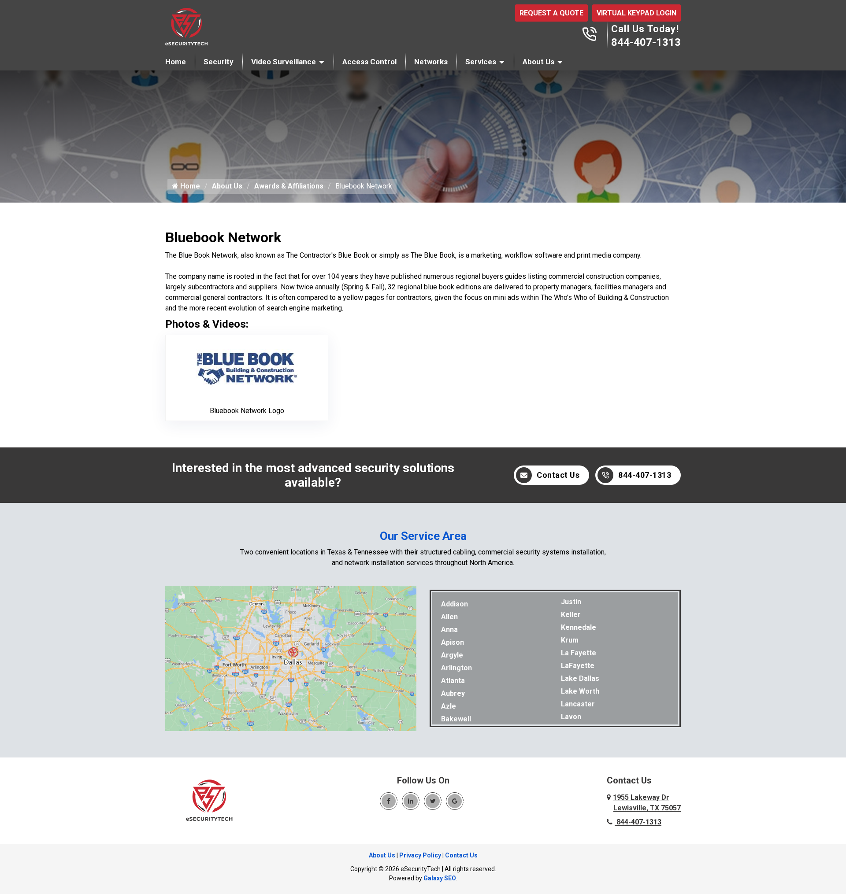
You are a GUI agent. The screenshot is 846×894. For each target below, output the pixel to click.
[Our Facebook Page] (388, 801)
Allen (449, 617)
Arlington (456, 668)
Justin (571, 602)
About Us (538, 61)
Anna (449, 629)
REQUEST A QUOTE (551, 13)
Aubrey (453, 693)
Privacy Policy (420, 855)
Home (175, 61)
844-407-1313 (646, 42)
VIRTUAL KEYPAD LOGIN (636, 13)
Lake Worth (580, 691)
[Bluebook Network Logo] (247, 367)
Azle (448, 706)
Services (480, 61)
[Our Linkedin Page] (410, 801)
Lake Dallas (580, 678)
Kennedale (578, 627)
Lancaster (578, 704)
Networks (431, 61)
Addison (454, 604)
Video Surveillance (283, 61)
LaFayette (577, 665)
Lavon (571, 717)
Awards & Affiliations (288, 186)
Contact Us (558, 475)
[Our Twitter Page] (433, 801)
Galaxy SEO (439, 878)
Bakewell (456, 719)
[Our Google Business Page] (455, 801)
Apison (452, 642)
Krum (570, 640)
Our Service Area (423, 536)
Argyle (452, 655)
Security (219, 61)
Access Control (369, 61)
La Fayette (578, 653)
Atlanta (453, 680)
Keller (571, 614)
